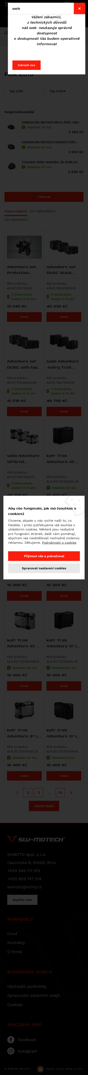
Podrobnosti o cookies (59, 542)
